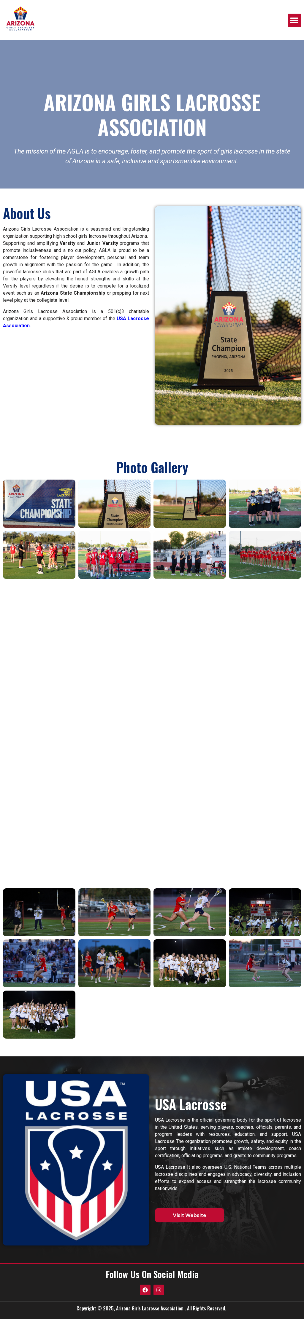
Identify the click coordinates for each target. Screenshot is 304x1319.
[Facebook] (145, 1290)
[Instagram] (158, 1290)
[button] (294, 20)
